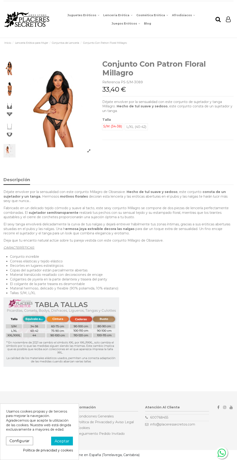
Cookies (83, 428)
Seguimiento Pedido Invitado (101, 434)
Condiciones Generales (95, 416)
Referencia (111, 82)
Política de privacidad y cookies (48, 450)
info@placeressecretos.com (172, 424)
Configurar (19, 441)
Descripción (16, 180)
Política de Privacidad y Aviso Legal (105, 422)
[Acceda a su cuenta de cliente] (228, 19)
